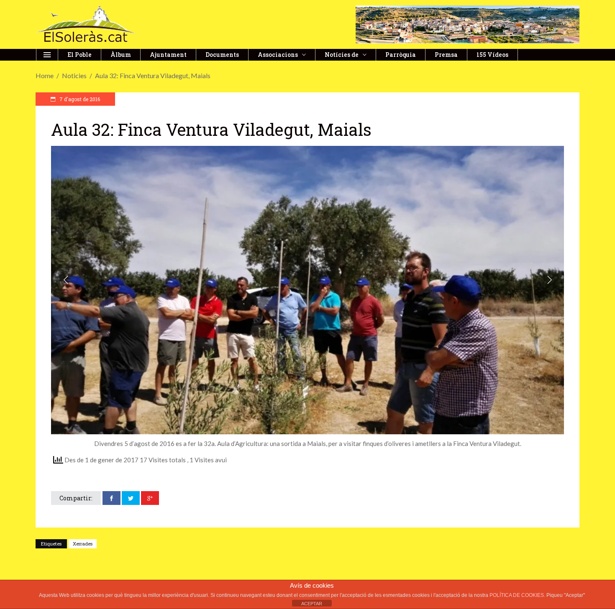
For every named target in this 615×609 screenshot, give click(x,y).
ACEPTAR (311, 603)
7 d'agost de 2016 (79, 99)
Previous (66, 281)
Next (548, 281)
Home (45, 75)
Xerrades (82, 543)
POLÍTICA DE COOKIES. (517, 595)
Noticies (74, 75)
